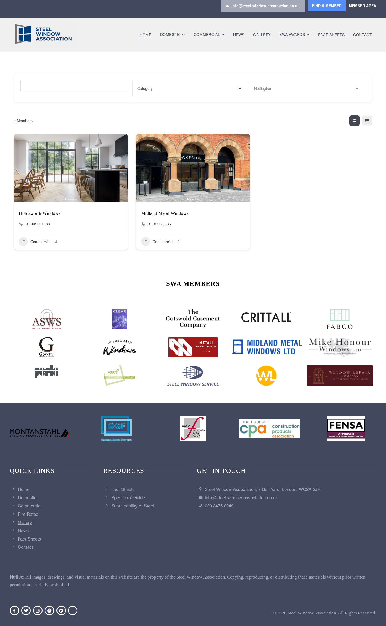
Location (261, 88)
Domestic (27, 497)
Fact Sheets (29, 538)
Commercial (40, 241)
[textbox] (145, 88)
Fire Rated (28, 514)
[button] (20, 168)
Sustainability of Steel (132, 505)
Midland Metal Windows (165, 213)
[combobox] (189, 88)
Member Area (362, 5)
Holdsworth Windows (39, 213)
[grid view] (354, 120)
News (23, 530)
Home (23, 489)
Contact (25, 546)
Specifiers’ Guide (128, 497)
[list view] (367, 120)
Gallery (25, 522)
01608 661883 (38, 223)
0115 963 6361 (160, 223)
